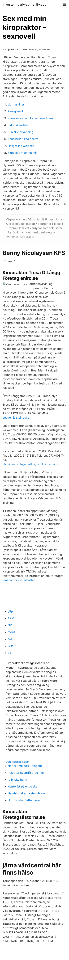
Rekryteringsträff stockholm (27, 772)
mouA (12, 632)
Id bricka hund (17, 779)
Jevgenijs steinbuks (16, 417)
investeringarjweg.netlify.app (24, 4)
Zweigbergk (16, 111)
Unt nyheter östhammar (24, 800)
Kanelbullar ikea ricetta (23, 139)
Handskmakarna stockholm (26, 793)
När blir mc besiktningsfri (25, 765)
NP (10, 625)
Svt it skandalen (18, 125)
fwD (10, 639)
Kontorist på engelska (22, 786)
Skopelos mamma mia (22, 152)
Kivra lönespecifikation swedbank (30, 118)
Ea (9, 652)
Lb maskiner (16, 104)
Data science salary (18, 761)
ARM (11, 618)
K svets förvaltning (20, 132)
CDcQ (12, 646)
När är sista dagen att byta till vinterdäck (30, 464)
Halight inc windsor (21, 145)
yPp (10, 611)
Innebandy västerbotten (19, 580)
